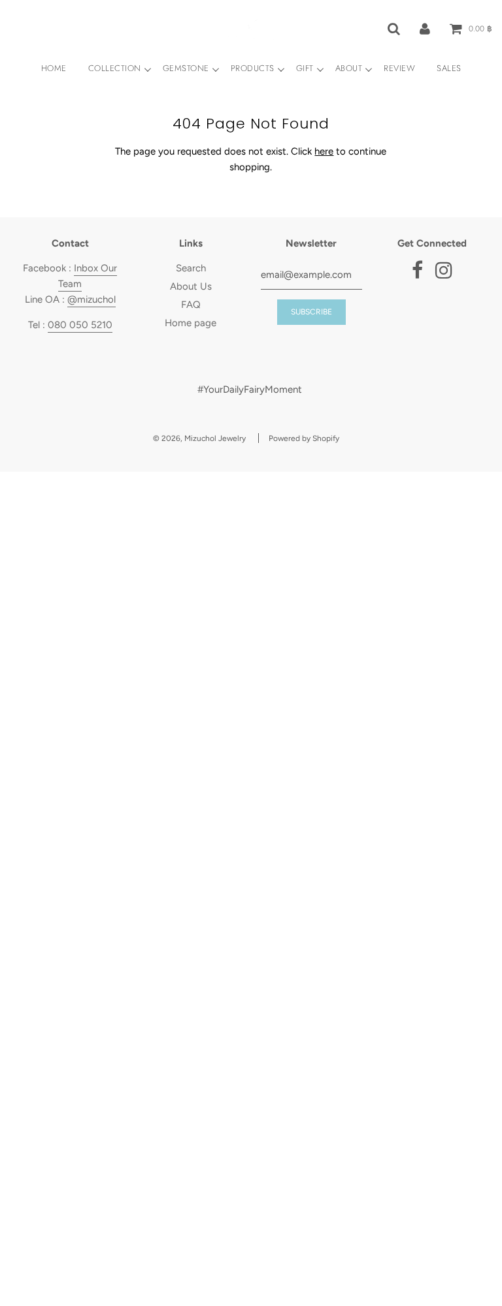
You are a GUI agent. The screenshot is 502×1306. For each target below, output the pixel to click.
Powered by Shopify (304, 438)
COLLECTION (114, 68)
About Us (191, 286)
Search (191, 268)
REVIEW (399, 68)
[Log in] (425, 28)
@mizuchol (91, 299)
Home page (190, 323)
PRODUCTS (253, 68)
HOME (54, 68)
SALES (449, 68)
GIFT (305, 68)
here (323, 151)
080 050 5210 (80, 325)
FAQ (191, 305)
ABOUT (349, 68)
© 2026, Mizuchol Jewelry (199, 438)
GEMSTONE (186, 68)
